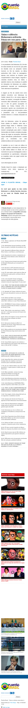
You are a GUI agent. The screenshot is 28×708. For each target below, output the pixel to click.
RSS (13, 19)
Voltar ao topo (6, 707)
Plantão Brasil (17, 62)
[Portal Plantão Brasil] (10, 6)
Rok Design (13, 702)
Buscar (18, 22)
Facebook (11, 19)
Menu (6, 27)
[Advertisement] (14, 14)
